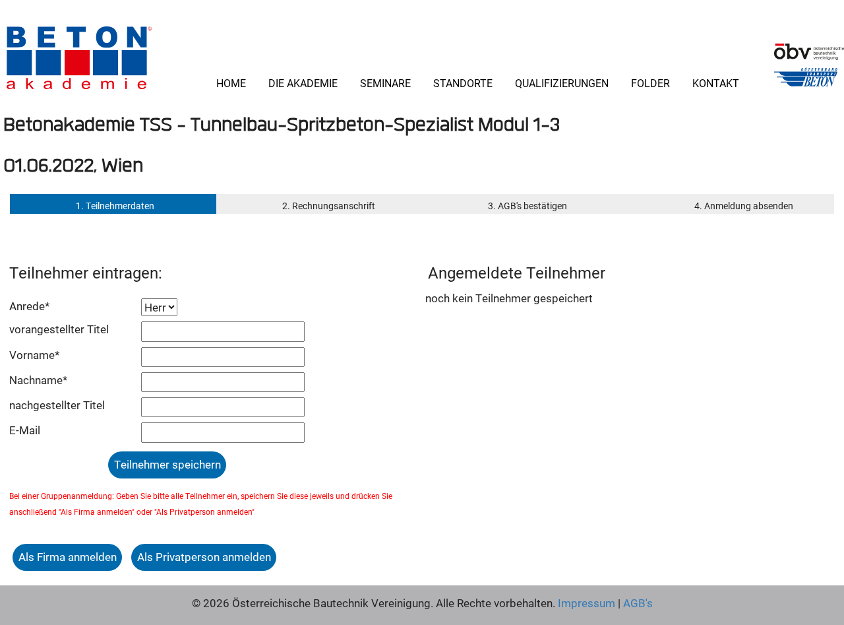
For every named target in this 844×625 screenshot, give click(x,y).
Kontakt (715, 83)
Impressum (586, 602)
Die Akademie (303, 83)
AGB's (636, 602)
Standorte (463, 83)
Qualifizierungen (562, 83)
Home (231, 83)
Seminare (385, 83)
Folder (650, 83)
